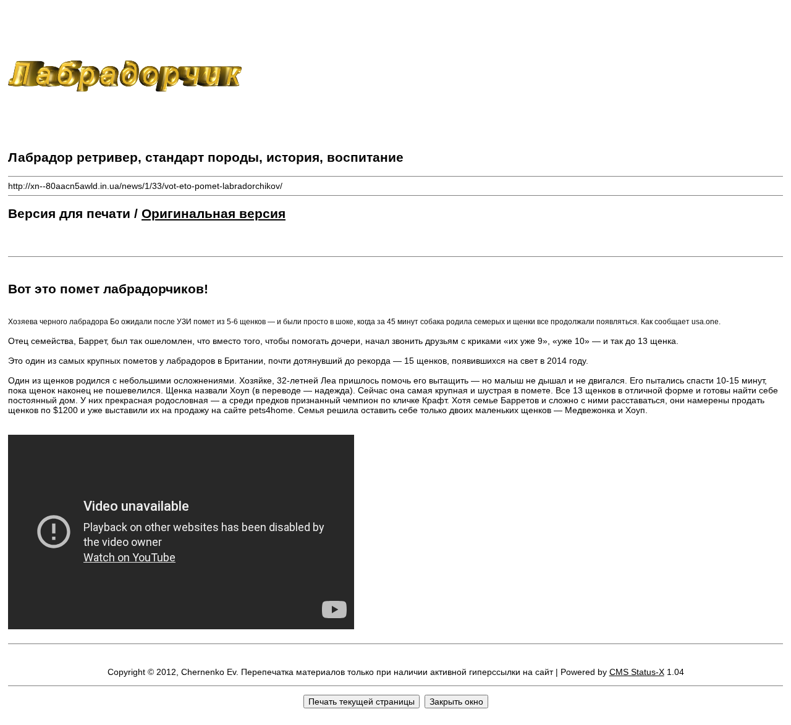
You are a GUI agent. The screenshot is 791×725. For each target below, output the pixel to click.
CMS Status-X (636, 672)
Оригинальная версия (214, 213)
